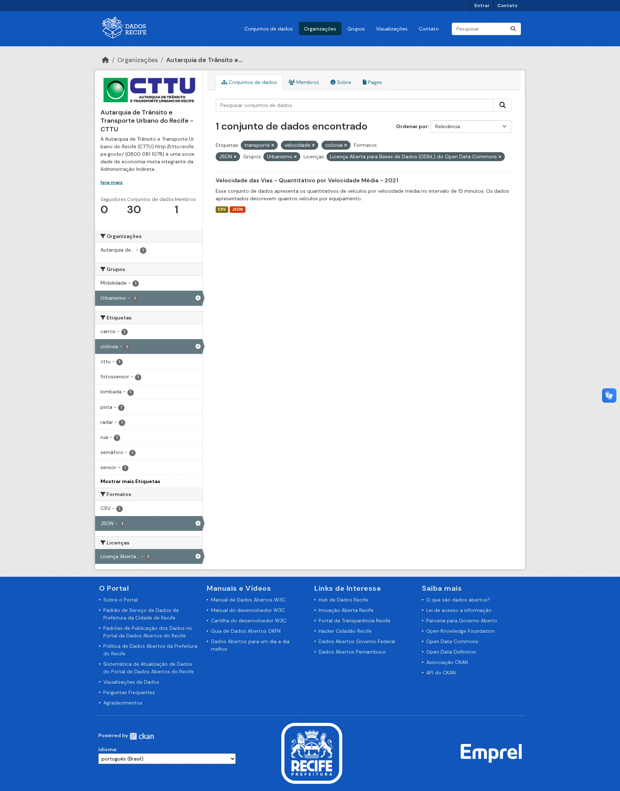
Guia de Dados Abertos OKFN (246, 631)
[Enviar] (513, 29)
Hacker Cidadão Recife (345, 631)
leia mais (111, 182)
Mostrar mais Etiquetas (130, 481)
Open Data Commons (452, 641)
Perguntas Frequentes (129, 692)
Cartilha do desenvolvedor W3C (248, 620)
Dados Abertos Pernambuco (352, 652)
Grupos (356, 28)
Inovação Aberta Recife (346, 610)
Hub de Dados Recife (343, 599)
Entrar (482, 6)
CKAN (142, 736)
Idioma (107, 749)
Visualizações (392, 28)
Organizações (320, 28)
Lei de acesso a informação (459, 610)
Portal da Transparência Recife (354, 620)
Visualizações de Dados (131, 682)
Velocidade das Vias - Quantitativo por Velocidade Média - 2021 (307, 180)
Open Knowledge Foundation (460, 631)
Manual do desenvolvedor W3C (248, 610)
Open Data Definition (451, 652)
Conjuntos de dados (268, 28)
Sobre (343, 82)
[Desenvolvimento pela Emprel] (491, 753)
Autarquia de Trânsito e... (204, 60)
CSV (222, 209)
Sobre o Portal (120, 599)
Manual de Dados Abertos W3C (248, 599)
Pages (374, 82)
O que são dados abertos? (458, 599)
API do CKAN (441, 672)
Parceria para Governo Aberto (461, 620)
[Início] (105, 60)
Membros (307, 82)
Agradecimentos (122, 702)
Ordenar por (412, 126)
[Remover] (272, 145)
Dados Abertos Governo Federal (357, 641)
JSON (237, 209)
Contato (507, 6)
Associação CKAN (447, 662)
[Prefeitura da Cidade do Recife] (311, 753)
